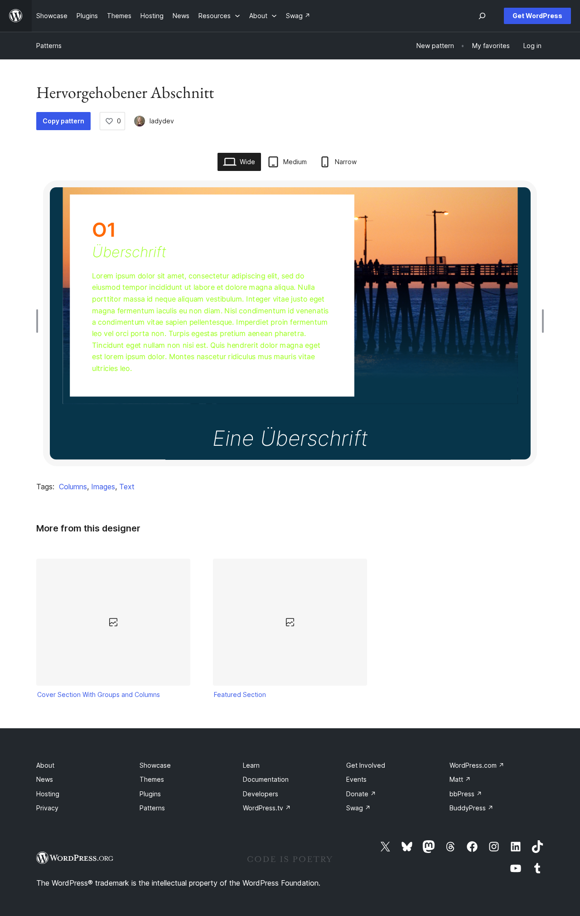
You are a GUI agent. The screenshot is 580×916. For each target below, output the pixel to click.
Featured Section (240, 694)
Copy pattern (63, 121)
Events (356, 779)
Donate (361, 794)
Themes (152, 779)
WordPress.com (477, 765)
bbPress (466, 794)
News (44, 779)
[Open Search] (482, 16)
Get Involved (365, 765)
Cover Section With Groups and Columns (98, 694)
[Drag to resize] (39, 321)
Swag (358, 808)
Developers (260, 794)
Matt (460, 779)
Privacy (47, 808)
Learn (251, 765)
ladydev (162, 121)
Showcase (155, 765)
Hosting (47, 794)
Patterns (49, 45)
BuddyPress (471, 808)
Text (127, 486)
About (45, 765)
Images (103, 486)
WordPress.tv (267, 808)
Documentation (266, 779)
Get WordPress (537, 15)
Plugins (150, 794)
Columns (73, 486)
